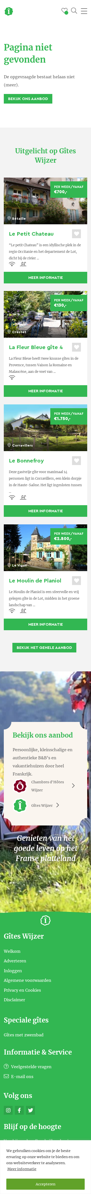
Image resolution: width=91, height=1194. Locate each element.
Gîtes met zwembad (23, 1034)
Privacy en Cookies (22, 989)
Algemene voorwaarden (27, 980)
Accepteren (45, 1184)
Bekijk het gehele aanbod (44, 648)
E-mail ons (21, 1076)
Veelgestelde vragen (31, 1066)
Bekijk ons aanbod (28, 99)
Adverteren (15, 960)
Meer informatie (21, 1169)
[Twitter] (30, 1110)
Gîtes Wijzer (42, 805)
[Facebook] (19, 1110)
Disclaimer (14, 999)
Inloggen (13, 970)
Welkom (12, 951)
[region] (45, 1167)
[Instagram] (8, 1110)
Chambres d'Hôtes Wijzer (47, 786)
